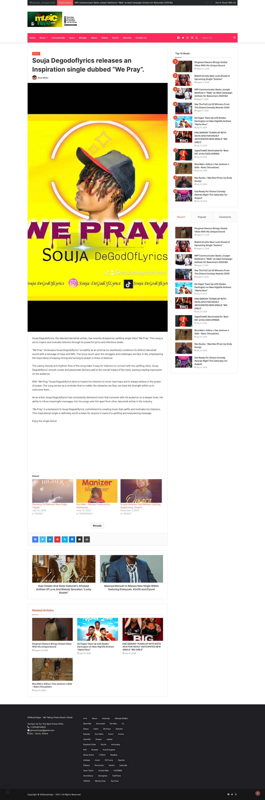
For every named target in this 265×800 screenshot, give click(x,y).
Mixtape (83, 37)
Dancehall (100, 723)
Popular (202, 217)
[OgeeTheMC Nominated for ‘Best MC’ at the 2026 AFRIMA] (183, 154)
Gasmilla (87, 739)
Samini (112, 765)
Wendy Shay (100, 781)
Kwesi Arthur (88, 755)
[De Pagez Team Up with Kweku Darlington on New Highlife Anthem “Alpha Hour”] (97, 629)
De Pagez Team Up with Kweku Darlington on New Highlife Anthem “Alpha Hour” (95, 646)
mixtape (86, 760)
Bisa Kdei (87, 723)
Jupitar (109, 739)
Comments (225, 217)
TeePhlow (116, 776)
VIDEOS (86, 781)
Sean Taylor (88, 770)
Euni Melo (99, 734)
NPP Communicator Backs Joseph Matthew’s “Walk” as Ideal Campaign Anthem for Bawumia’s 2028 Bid (213, 92)
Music (43, 37)
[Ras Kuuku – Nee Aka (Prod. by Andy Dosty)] (183, 182)
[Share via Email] (79, 539)
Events (115, 37)
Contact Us (141, 37)
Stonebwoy (88, 776)
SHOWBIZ (118, 770)
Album (94, 37)
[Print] (87, 539)
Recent (181, 217)
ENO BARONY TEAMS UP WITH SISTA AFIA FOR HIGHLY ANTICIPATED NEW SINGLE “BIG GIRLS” (142, 646)
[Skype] (65, 539)
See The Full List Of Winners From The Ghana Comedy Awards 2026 (107, 2)
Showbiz (127, 37)
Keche (103, 744)
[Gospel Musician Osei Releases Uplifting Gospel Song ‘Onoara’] (141, 491)
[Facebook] (35, 539)
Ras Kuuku (99, 765)
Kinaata (94, 749)
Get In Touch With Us (225, 2)
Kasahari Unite (89, 744)
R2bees (86, 765)
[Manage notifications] (257, 793)
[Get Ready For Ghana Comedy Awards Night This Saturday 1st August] (183, 195)
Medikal (113, 755)
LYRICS (102, 755)
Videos (104, 37)
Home (32, 37)
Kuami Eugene (109, 749)
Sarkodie (123, 765)
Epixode (86, 734)
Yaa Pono (115, 781)
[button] (7, 791)
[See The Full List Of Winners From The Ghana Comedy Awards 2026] (183, 108)
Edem (96, 729)
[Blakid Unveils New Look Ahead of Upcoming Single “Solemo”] (183, 80)
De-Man (113, 723)
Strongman (102, 776)
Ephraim (119, 729)
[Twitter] (43, 539)
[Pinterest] (57, 539)
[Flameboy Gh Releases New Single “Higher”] (52, 491)
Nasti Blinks (43, 78)
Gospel (99, 739)
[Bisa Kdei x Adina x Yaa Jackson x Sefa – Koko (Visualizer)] (52, 669)
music (98, 525)
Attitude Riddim (121, 718)
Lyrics (72, 37)
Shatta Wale (103, 770)
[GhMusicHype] (53, 19)
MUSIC (36, 53)
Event (110, 734)
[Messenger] (72, 539)
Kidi (84, 749)
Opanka (121, 760)
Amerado (106, 718)
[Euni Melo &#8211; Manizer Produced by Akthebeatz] (96, 491)
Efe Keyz (107, 729)
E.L (123, 723)
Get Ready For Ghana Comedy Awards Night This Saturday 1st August (210, 194)
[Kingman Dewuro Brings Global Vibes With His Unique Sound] (52, 629)
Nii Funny (109, 760)
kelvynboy (115, 744)
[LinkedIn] (50, 539)
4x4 (85, 718)
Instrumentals (58, 37)
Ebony (86, 729)
